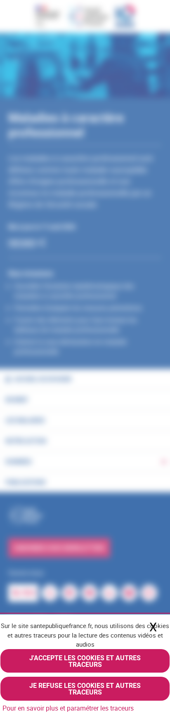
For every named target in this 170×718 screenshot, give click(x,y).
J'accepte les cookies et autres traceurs (85, 661)
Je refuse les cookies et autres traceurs (85, 689)
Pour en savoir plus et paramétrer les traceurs (68, 708)
